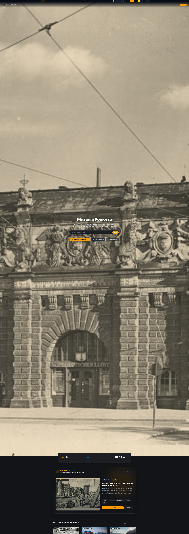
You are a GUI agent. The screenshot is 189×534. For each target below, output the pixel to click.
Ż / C (136, 1)
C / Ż (139, 1)
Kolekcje (127, 4)
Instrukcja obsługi (149, 4)
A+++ (122, 1)
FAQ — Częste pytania (161, 4)
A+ (115, 1)
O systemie (133, 4)
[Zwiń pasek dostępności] (151, 1)
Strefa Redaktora (113, 239)
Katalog (183, 4)
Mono (142, 1)
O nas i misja (141, 4)
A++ (119, 1)
